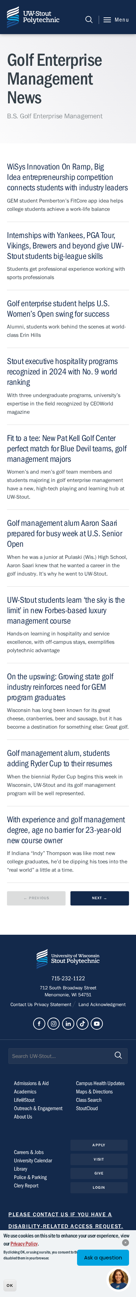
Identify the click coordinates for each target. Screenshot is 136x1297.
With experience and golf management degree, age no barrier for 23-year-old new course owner (66, 830)
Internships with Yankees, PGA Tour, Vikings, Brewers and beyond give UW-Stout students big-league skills (65, 245)
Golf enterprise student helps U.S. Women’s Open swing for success (58, 309)
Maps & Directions (94, 1092)
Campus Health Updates (100, 1083)
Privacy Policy (24, 1244)
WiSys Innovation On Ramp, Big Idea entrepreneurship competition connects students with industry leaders (67, 177)
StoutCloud (87, 1108)
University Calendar (33, 1160)
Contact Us (22, 1004)
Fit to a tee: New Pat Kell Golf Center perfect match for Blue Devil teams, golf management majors (67, 448)
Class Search (88, 1100)
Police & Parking (30, 1177)
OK (10, 1285)
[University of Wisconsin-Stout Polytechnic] (68, 960)
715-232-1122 (68, 978)
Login (99, 1187)
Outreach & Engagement (38, 1108)
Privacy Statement (53, 1004)
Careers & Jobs (29, 1152)
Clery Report (26, 1186)
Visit (99, 1159)
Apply (98, 1145)
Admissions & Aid (31, 1083)
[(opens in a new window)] (39, 1024)
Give (99, 1173)
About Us (23, 1117)
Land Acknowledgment (101, 1004)
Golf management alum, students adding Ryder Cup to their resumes (59, 758)
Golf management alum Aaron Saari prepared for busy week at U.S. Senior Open (64, 533)
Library (20, 1169)
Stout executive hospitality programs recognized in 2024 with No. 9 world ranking (62, 371)
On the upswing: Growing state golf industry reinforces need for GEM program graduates (60, 687)
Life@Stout (24, 1100)
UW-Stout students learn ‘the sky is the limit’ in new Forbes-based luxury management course (66, 610)
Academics (25, 1092)
